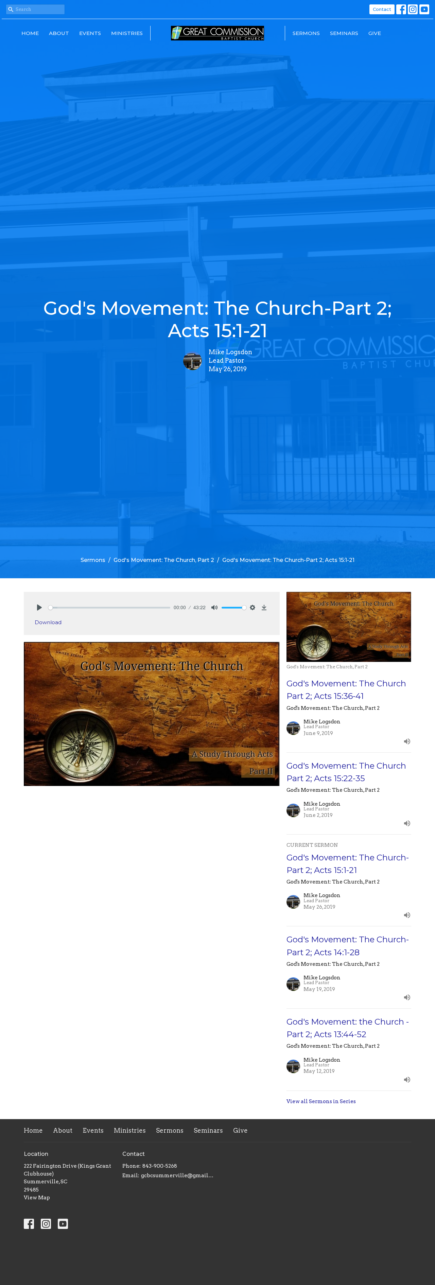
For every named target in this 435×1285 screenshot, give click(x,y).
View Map (37, 1198)
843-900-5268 (159, 1166)
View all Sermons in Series (321, 1101)
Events (90, 33)
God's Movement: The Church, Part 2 (164, 560)
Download (48, 622)
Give (374, 33)
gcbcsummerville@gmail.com (177, 1175)
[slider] (109, 607)
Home (30, 33)
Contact (382, 9)
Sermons (306, 33)
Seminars (344, 33)
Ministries (127, 33)
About (59, 33)
